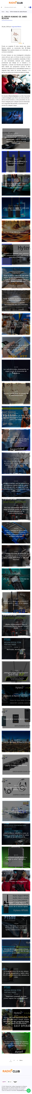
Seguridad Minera (16, 26)
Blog (7, 11)
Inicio (3, 11)
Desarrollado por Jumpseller (23, 1090)
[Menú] (1, 7)
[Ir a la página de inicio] (16, 2)
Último (21, 1060)
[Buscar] (25, 7)
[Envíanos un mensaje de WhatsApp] (29, 1091)
